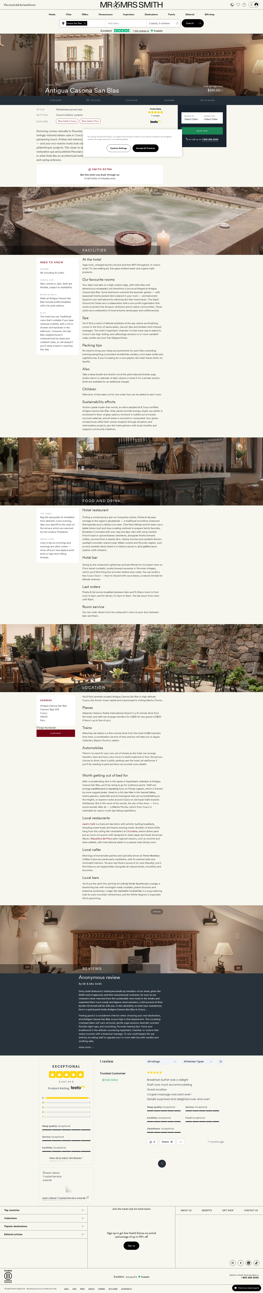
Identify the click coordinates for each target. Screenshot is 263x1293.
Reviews (169, 100)
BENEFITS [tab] (207, 1210)
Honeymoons (106, 14)
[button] (232, 5)
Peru (59, 85)
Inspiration (128, 14)
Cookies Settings (118, 148)
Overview (55, 100)
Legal (66, 1289)
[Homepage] (131, 4)
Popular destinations (15, 1226)
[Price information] (222, 90)
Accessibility (126, 1289)
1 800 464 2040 (210, 139)
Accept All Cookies (145, 148)
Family (171, 14)
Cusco (50, 85)
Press (82, 1289)
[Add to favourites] (40, 90)
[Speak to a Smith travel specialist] (232, 5)
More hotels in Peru (90, 121)
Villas (68, 14)
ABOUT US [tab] (186, 1210)
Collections (10, 1218)
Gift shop (209, 14)
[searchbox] (98, 23)
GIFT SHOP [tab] (227, 1210)
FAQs (74, 1289)
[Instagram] (233, 1263)
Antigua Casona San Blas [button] (70, 23)
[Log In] (253, 5)
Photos (95, 100)
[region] (132, 143)
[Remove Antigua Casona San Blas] (85, 23)
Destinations (151, 14)
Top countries (11, 1210)
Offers (85, 14)
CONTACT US (251, 1210)
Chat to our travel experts (248, 1288)
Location (131, 100)
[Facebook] (241, 1263)
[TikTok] (256, 1263)
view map (56, 733)
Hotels (52, 14)
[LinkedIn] (248, 1263)
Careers (101, 1289)
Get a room (207, 100)
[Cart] (244, 5)
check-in (189, 116)
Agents (91, 1289)
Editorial (190, 14)
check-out (209, 116)
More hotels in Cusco (67, 121)
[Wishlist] (238, 5)
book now (202, 131)
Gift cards (113, 1289)
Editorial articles (13, 1234)
